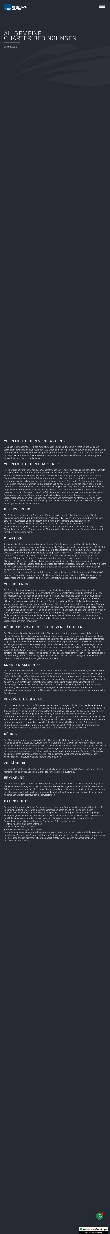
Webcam (101, 41)
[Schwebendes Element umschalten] (99, 1216)
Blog (103, 28)
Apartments (99, 20)
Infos (103, 32)
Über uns (100, 37)
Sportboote (99, 15)
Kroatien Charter (96, 24)
